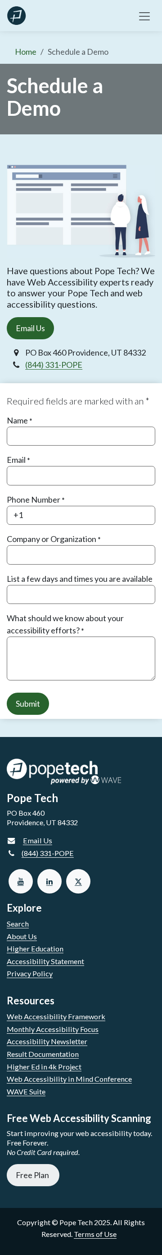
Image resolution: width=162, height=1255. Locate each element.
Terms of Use (95, 1234)
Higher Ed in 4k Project (44, 1066)
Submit (28, 703)
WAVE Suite (26, 1091)
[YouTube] (21, 881)
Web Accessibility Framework (56, 1016)
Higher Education (35, 948)
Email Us (30, 328)
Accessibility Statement (45, 961)
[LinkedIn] (49, 881)
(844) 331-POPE (53, 365)
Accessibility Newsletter (47, 1041)
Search (18, 923)
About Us (22, 936)
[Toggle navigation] (144, 15)
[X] (78, 881)
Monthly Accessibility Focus (53, 1029)
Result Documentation (43, 1054)
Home (25, 52)
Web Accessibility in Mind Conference (69, 1078)
